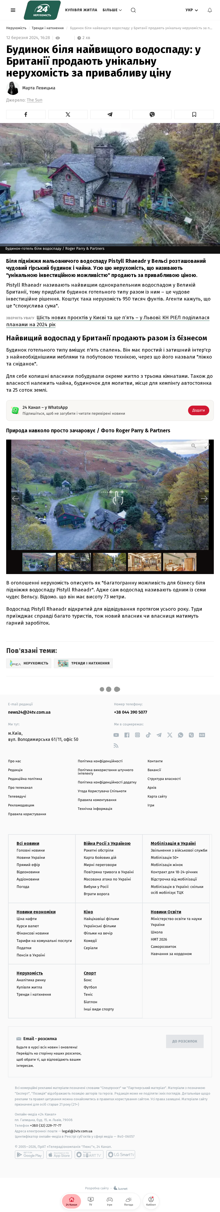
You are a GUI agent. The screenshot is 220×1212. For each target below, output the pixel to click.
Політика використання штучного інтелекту (105, 771)
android (29, 1154)
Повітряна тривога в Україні (109, 872)
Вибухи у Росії (96, 886)
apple (59, 1154)
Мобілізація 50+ (164, 857)
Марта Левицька (38, 88)
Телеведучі (17, 796)
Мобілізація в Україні (173, 843)
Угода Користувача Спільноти (102, 791)
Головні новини (31, 850)
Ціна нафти (27, 919)
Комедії (90, 940)
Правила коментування (97, 800)
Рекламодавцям (21, 805)
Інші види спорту (99, 1009)
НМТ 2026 (159, 939)
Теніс (88, 994)
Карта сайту (157, 796)
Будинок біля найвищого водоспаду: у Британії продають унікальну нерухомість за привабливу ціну (141, 28)
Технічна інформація (95, 809)
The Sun (34, 100)
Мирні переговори (100, 865)
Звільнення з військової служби (179, 850)
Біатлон (90, 1002)
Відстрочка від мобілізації (174, 879)
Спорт (90, 973)
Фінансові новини (33, 933)
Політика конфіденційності (100, 761)
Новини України (31, 857)
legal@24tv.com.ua (77, 1131)
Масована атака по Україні (107, 879)
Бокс (88, 980)
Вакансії (154, 770)
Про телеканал (20, 788)
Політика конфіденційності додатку (107, 782)
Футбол (90, 987)
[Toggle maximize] (207, 446)
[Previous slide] (15, 498)
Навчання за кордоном (171, 954)
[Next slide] (204, 498)
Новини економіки (36, 911)
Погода (23, 886)
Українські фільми (100, 926)
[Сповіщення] (210, 10)
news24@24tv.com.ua (29, 712)
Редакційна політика (25, 779)
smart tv (89, 1154)
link (116, 735)
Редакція (15, 770)
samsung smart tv (120, 1154)
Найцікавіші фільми (101, 919)
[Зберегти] (194, 114)
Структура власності (164, 779)
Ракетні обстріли (98, 850)
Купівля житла (81, 10)
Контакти (155, 761)
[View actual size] (193, 446)
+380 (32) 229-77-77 (45, 1125)
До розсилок (185, 1042)
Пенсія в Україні (31, 955)
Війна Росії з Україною (107, 843)
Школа (157, 932)
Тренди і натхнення (48, 28)
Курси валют (28, 926)
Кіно (88, 911)
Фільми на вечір (98, 933)
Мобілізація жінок (167, 865)
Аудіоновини (28, 879)
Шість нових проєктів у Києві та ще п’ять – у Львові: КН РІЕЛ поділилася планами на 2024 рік (108, 321)
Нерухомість (16, 28)
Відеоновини (28, 872)
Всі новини (28, 843)
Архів (152, 788)
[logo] (42, 10)
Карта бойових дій (100, 857)
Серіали (91, 948)
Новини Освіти (166, 911)
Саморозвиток (163, 946)
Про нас (14, 761)
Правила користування (27, 814)
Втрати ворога (96, 894)
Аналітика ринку (31, 980)
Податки (24, 948)
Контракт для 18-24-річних (174, 872)
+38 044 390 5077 (130, 712)
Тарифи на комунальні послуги (44, 940)
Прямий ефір (28, 865)
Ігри (151, 805)
